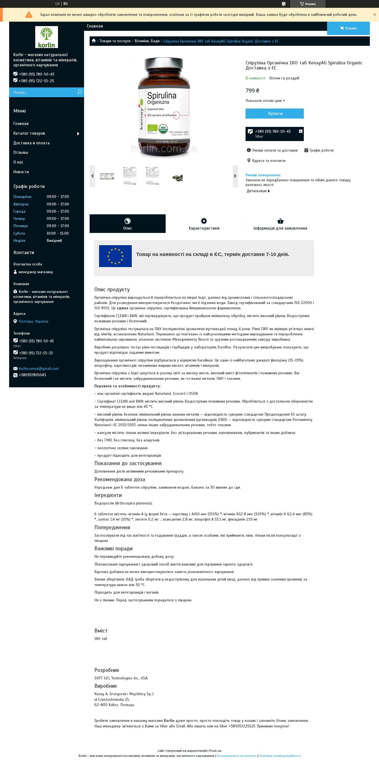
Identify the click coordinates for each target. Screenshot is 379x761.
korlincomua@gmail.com (39, 368)
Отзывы (20, 152)
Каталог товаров (29, 133)
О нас (18, 162)
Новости (21, 171)
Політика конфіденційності (280, 756)
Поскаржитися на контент (237, 756)
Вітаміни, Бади (147, 41)
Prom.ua (215, 751)
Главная (95, 26)
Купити (275, 113)
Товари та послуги (115, 41)
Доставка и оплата (31, 142)
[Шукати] (79, 92)
